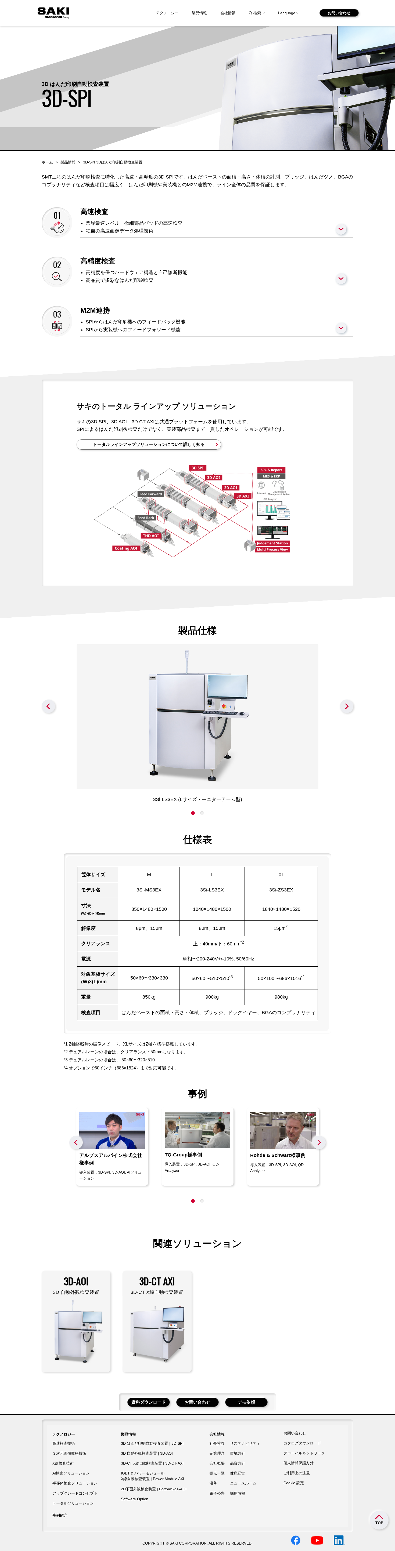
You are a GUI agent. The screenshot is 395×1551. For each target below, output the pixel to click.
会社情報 (227, 13)
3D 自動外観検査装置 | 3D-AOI (147, 1453)
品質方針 (237, 1463)
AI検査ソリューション (71, 1473)
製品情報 (199, 13)
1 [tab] (193, 813)
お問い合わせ (339, 13)
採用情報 (237, 1493)
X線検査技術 (63, 1463)
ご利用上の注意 (296, 1473)
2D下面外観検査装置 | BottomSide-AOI (153, 1489)
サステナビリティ (245, 1443)
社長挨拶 (217, 1443)
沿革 (213, 1483)
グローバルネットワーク (304, 1453)
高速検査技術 (63, 1443)
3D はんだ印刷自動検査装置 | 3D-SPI (152, 1443)
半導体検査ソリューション (75, 1483)
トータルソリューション (73, 1503)
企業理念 (217, 1453)
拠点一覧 (217, 1473)
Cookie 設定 (293, 1483)
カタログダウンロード (302, 1443)
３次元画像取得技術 (69, 1453)
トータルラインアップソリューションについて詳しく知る (149, 444)
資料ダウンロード (148, 1402)
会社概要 (217, 1463)
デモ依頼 (246, 1402)
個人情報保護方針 (298, 1463)
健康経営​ (237, 1473)
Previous (48, 706)
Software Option (134, 1499)
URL (112, 1146)
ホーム (47, 162)
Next (346, 706)
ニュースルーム (243, 1483)
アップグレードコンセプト (75, 1493)
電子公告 (217, 1493)
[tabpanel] (197, 723)
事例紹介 (59, 1515)
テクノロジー (167, 13)
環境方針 (237, 1453)
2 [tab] (202, 813)
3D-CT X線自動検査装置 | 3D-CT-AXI (152, 1463)
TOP (379, 1523)
